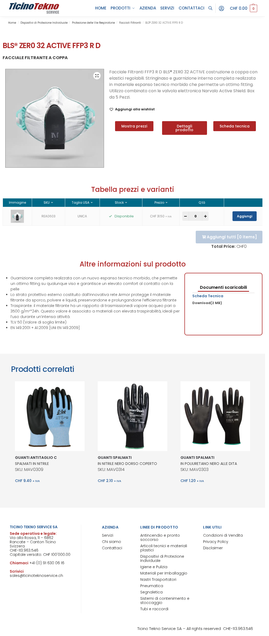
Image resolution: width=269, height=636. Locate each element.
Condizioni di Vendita (223, 535)
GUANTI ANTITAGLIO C (36, 457)
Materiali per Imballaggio (163, 573)
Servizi (107, 535)
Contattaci (112, 548)
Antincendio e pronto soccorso (160, 537)
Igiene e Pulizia (153, 567)
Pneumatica (151, 586)
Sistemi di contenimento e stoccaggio (164, 600)
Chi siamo (111, 542)
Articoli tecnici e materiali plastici (163, 548)
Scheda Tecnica (207, 296)
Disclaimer (213, 548)
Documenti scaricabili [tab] (223, 287)
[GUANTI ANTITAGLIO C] (50, 416)
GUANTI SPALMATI (115, 457)
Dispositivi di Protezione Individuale (44, 23)
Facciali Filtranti (130, 23)
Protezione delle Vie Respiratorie (93, 23)
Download (207, 303)
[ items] (232, 237)
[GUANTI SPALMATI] (132, 416)
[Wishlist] (77, 389)
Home (12, 23)
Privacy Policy (215, 542)
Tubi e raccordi (154, 609)
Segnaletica (151, 592)
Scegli (49, 492)
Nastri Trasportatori (158, 579)
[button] (243, 8)
